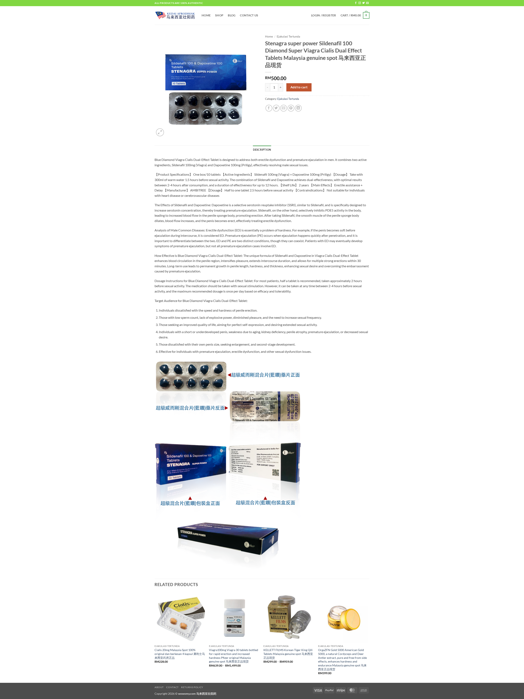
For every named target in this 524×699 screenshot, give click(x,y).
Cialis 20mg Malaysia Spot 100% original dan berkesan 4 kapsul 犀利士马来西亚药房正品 (180, 653)
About (159, 687)
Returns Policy (192, 687)
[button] (323, 15)
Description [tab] (262, 149)
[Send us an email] (367, 3)
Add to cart (299, 87)
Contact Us (249, 15)
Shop (219, 15)
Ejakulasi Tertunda (288, 36)
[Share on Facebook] (268, 108)
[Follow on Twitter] (363, 3)
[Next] (368, 637)
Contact (172, 687)
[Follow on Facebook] (356, 3)
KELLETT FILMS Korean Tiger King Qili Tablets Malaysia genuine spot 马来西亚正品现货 (288, 653)
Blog (231, 15)
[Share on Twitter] (276, 108)
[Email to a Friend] (283, 108)
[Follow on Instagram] (359, 3)
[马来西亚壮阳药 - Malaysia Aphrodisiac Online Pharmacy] (175, 15)
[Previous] (155, 637)
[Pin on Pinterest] (291, 108)
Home (206, 15)
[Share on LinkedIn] (298, 108)
